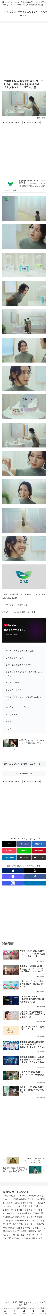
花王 (38, 122)
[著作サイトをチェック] (13, 870)
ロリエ (19, 122)
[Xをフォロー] (35, 870)
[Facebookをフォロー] (35, 876)
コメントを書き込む (24, 773)
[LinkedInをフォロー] (35, 883)
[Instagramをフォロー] (13, 883)
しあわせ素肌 (9, 122)
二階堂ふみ (29, 122)
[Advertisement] (24, 51)
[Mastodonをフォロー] (13, 876)
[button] (24, 857)
